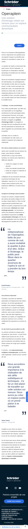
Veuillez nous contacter (14, 501)
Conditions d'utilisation (10, 513)
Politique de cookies (9, 511)
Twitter (11, 489)
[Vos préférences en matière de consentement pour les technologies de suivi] (25, 526)
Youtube (20, 489)
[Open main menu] (25, 3)
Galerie (19, 45)
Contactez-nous (27, 396)
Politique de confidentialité (12, 509)
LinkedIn (6, 489)
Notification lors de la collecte (11, 527)
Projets (8, 9)
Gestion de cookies (15, 519)
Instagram (15, 489)
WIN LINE (4, 519)
